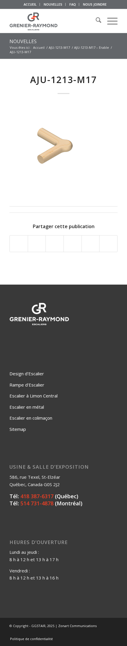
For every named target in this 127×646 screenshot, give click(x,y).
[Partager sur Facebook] (19, 244)
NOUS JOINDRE (95, 4)
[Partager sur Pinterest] (73, 244)
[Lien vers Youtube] (104, 632)
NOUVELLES (53, 4)
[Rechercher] (95, 21)
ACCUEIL (30, 4)
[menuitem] (30, 4)
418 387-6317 (36, 496)
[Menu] (109, 21)
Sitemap (17, 429)
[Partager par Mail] (108, 244)
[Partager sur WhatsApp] (55, 244)
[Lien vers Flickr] (95, 632)
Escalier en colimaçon (30, 418)
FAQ (72, 4)
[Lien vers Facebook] (86, 632)
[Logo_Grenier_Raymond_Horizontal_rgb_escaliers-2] (52, 21)
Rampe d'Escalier (26, 385)
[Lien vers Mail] (113, 632)
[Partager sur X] (37, 244)
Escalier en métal (26, 407)
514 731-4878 (36, 503)
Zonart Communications (77, 626)
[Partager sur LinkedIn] (91, 244)
